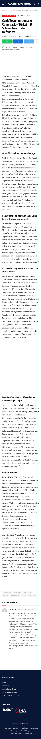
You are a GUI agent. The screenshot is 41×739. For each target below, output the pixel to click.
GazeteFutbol (29, 734)
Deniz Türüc (27, 592)
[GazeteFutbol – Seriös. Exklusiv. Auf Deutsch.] (19, 3)
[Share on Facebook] (18, 41)
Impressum (5, 686)
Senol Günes (15, 595)
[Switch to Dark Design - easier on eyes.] (34, 4)
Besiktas (16, 728)
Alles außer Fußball (16, 734)
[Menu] (3, 3)
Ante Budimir (7, 592)
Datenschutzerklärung (9, 689)
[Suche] (38, 3)
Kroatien (5, 595)
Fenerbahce (24, 728)
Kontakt (4, 682)
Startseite (4, 10)
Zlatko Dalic (32, 595)
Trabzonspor (14, 731)
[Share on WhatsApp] (7, 41)
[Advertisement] (20, 368)
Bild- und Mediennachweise (11, 696)
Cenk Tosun (17, 592)
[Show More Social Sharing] (37, 41)
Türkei (24, 595)
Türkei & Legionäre (9, 15)
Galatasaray (34, 728)
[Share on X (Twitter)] (29, 41)
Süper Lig (8, 728)
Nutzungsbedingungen (9, 692)
